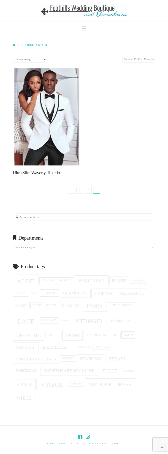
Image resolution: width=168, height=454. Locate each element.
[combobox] (84, 247)
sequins (25, 347)
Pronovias (96, 335)
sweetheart (26, 370)
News (63, 443)
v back (24, 384)
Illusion (70, 306)
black (20, 293)
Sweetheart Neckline (69, 370)
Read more (49, 159)
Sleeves (82, 347)
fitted (36, 305)
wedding (76, 384)
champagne (75, 293)
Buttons (49, 293)
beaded (119, 280)
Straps (117, 359)
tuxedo (129, 370)
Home (51, 443)
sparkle (68, 358)
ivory (95, 306)
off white (28, 335)
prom (72, 335)
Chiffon (104, 293)
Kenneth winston (121, 305)
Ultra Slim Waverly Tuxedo (36, 172)
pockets (53, 335)
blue (34, 293)
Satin (128, 335)
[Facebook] (80, 437)
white (23, 398)
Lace (26, 321)
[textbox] (84, 247)
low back (49, 320)
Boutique (78, 443)
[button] (84, 28)
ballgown (92, 280)
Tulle (109, 371)
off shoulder (121, 320)
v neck (52, 384)
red (116, 335)
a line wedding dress (57, 280)
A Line (25, 281)
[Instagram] (88, 437)
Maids (65, 320)
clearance (132, 293)
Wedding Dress (110, 384)
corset (21, 305)
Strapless (90, 359)
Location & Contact (105, 443)
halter (51, 305)
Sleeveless (55, 347)
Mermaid (89, 321)
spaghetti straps (36, 359)
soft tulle (103, 346)
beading (139, 280)
